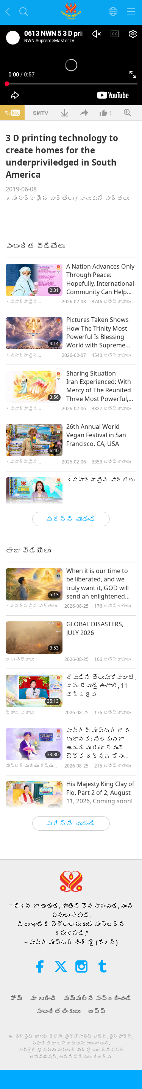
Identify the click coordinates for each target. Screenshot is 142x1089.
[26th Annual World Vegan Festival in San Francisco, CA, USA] (34, 440)
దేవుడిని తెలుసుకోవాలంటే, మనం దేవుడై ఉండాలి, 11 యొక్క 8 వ (101, 686)
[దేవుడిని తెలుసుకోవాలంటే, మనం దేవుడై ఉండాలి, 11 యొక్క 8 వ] (34, 691)
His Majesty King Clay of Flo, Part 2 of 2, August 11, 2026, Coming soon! (100, 792)
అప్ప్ (97, 1011)
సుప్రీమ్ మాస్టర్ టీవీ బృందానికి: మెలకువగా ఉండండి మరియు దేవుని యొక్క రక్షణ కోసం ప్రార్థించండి (98, 743)
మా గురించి (43, 998)
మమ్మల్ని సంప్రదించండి (98, 998)
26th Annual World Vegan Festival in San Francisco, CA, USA (96, 435)
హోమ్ (17, 998)
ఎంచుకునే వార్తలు (104, 198)
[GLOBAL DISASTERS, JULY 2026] (34, 637)
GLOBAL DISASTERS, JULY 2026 (94, 628)
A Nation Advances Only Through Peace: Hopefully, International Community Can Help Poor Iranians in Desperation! (100, 279)
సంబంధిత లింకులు (58, 1011)
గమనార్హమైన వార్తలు (40, 198)
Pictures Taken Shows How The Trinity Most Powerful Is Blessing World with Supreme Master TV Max (97, 332)
